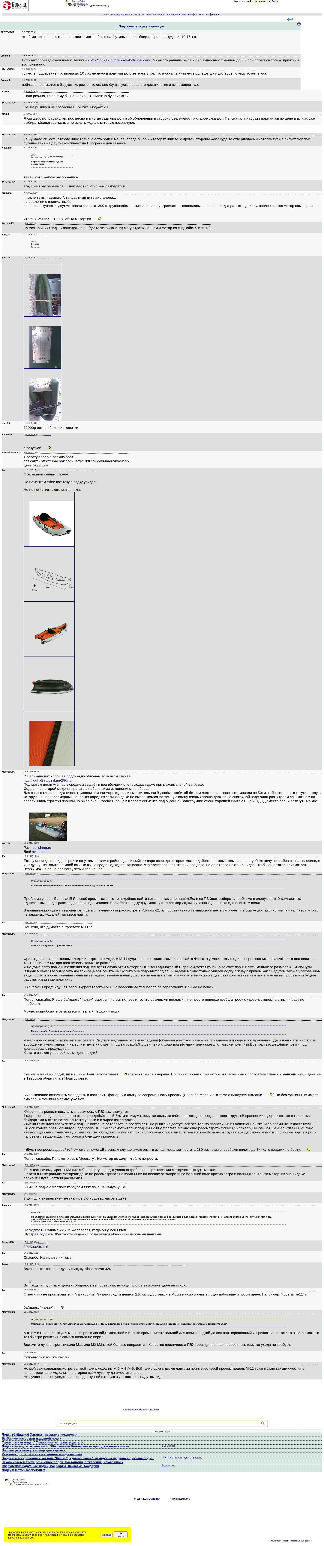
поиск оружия (173, 14)
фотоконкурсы (202, 14)
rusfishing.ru (41, 848)
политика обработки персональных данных (291, 1541)
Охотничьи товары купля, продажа (182, 1457)
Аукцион (215, 14)
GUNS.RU (154, 1498)
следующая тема (131, 1409)
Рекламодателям (180, 1498)
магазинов (187, 14)
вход (106, 14)
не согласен (121, 1535)
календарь (158, 14)
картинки (146, 14)
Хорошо (106, 1534)
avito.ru (38, 852)
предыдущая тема (150, 1409)
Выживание (168, 1445)
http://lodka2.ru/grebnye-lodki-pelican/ (120, 60)
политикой (50, 1534)
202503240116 (36, 1247)
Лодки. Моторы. (80, 3)
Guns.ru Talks (78, 1)
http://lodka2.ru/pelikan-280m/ (47, 780)
